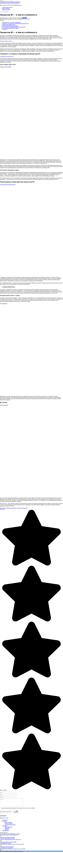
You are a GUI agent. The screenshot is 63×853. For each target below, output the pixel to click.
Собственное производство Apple (10, 25)
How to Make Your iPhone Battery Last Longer (10, 833)
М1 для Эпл (7, 508)
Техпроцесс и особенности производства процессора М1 (15, 23)
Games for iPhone (6, 9)
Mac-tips (7, 829)
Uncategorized (5, 830)
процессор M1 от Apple (15, 508)
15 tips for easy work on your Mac (7, 838)
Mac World (24, 17)
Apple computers (8, 827)
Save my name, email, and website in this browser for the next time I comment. (18, 808)
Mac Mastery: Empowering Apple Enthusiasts (10, 3)
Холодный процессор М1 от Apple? (10, 28)
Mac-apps (7, 828)
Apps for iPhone (5, 8)
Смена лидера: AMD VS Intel (8, 24)
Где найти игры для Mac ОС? (6, 847)
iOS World (4, 821)
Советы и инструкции (7, 7)
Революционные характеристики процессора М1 (13, 27)
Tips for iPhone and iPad (10, 824)
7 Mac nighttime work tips (5, 843)
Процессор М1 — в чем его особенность (11, 22)
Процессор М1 (24, 508)
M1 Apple (2, 508)
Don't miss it (5, 820)
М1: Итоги (4, 29)
